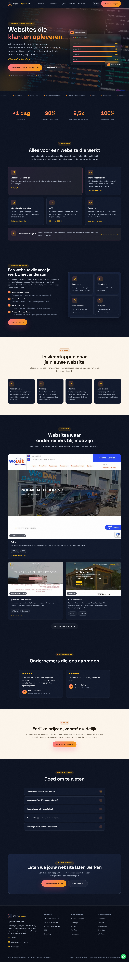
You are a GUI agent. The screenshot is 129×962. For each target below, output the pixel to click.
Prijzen (63, 4)
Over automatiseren (108, 235)
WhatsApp (102, 934)
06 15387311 (15, 938)
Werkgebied (102, 926)
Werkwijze (53, 4)
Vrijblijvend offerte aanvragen (24, 67)
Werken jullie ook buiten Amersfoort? (42, 827)
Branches (101, 930)
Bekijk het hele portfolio (63, 626)
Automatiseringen (77, 919)
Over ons (81, 4)
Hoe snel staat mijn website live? (40, 809)
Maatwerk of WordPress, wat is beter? (42, 800)
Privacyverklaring (81, 957)
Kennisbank (75, 934)
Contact (101, 923)
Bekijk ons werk (53, 67)
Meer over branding (95, 221)
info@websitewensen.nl (19, 942)
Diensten (41, 4)
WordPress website (51, 923)
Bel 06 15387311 (77, 883)
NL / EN (96, 4)
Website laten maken (18, 188)
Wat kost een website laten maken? (41, 791)
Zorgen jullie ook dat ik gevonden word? (43, 818)
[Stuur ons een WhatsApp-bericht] (123, 956)
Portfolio (72, 4)
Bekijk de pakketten (63, 744)
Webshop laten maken (19, 221)
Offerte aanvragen (111, 4)
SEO (45, 930)
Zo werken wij (16, 322)
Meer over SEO (54, 221)
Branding (47, 934)
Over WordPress (93, 190)
